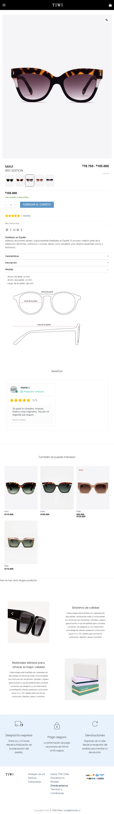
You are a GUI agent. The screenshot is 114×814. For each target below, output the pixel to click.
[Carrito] (110, 5)
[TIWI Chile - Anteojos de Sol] (57, 5)
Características (12, 256)
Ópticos (32, 777)
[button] (9, 180)
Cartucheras (34, 781)
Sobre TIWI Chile (59, 774)
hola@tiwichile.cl (72, 810)
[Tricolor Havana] (20, 180)
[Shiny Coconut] (40, 180)
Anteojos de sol (36, 774)
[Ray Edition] (30, 180)
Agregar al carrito (37, 204)
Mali (6, 566)
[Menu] (4, 5)
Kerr (6, 511)
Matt (78, 511)
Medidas (9, 269)
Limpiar (105, 174)
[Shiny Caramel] (10, 180)
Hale (42, 511)
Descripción (11, 263)
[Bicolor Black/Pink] (50, 180)
